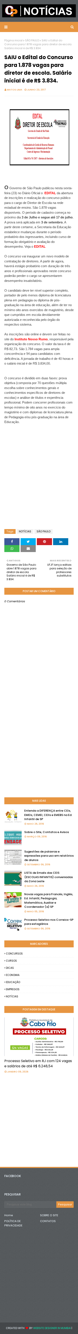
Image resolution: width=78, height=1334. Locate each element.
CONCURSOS (14, 953)
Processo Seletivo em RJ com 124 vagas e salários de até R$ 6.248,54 (38, 1063)
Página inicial (13, 40)
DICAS (10, 968)
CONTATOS (48, 1221)
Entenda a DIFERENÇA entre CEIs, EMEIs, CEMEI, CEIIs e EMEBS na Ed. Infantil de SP (48, 815)
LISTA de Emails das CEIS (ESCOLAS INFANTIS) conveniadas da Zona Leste (48, 877)
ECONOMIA (13, 975)
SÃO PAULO (32, 40)
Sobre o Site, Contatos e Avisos (46, 832)
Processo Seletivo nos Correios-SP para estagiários (48, 922)
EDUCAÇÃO (13, 982)
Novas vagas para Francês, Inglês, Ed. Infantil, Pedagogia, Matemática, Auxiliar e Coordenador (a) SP (48, 900)
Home (8, 1215)
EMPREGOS (13, 989)
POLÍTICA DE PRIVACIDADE (13, 1223)
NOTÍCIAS (25, 531)
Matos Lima (14, 89)
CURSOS (11, 961)
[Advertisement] (39, 435)
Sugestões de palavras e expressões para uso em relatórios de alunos (49, 855)
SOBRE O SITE (49, 1215)
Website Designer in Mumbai (52, 1328)
